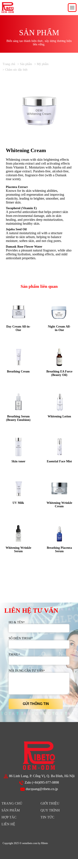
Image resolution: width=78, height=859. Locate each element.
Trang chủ (9, 64)
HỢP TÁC (9, 817)
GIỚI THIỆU (50, 803)
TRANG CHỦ (12, 803)
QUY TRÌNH (50, 810)
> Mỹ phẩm (41, 64)
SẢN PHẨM (11, 810)
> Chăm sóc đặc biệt (15, 69)
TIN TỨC (47, 817)
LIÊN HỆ (8, 824)
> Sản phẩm (24, 64)
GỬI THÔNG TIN (36, 704)
